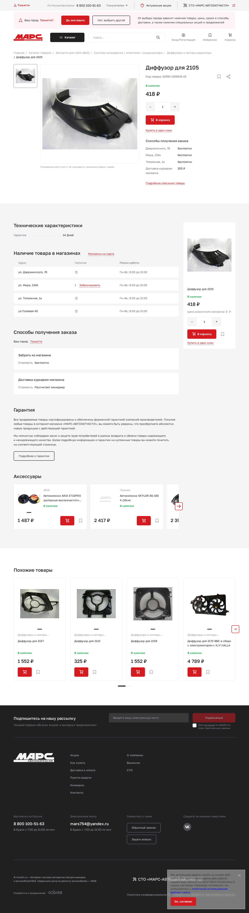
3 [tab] (130, 686)
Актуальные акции (158, 5)
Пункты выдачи (80, 777)
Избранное (210, 39)
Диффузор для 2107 (31, 641)
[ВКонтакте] (214, 81)
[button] (179, 506)
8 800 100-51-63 (88, 5)
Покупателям (115, 5)
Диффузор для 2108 (144, 641)
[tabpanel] (40, 629)
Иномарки (77, 785)
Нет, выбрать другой (111, 20)
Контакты (76, 792)
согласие (209, 724)
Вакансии (133, 762)
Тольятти (36, 341)
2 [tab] (127, 686)
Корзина (230, 39)
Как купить (77, 762)
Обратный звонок (144, 827)
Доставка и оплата (82, 770)
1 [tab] (122, 686)
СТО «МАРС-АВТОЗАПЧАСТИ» (209, 5)
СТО (130, 770)
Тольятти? (46, 20)
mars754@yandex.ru (89, 823)
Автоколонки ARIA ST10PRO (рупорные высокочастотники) (62, 498)
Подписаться (214, 717)
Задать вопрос (141, 839)
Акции (74, 755)
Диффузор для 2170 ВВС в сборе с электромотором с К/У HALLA (209, 643)
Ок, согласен (183, 901)
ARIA (46, 490)
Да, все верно (75, 20)
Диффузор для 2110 (87, 641)
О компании (135, 755)
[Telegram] (208, 81)
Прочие (125, 490)
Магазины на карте (101, 253)
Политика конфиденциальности (148, 894)
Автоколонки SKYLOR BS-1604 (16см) (139, 498)
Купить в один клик (159, 130)
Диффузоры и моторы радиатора (32, 635)
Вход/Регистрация (183, 39)
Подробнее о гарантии (34, 456)
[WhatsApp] (227, 81)
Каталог (70, 37)
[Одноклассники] (220, 81)
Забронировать (89, 285)
